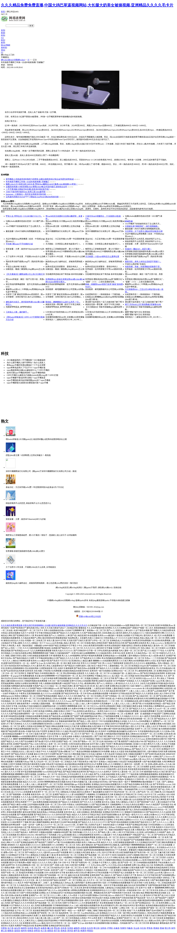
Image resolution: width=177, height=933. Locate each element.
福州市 (24, 931)
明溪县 (90, 931)
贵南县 (63, 931)
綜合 (3, 40)
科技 (3, 35)
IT (2, 52)
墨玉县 (57, 928)
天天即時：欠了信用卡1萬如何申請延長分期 (144, 231)
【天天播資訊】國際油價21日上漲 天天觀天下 (25, 274)
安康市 (123, 928)
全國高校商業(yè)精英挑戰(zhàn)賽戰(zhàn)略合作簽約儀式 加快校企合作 (36, 187)
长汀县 (10, 928)
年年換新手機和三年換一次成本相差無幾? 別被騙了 (27, 182)
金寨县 (43, 928)
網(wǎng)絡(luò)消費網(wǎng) (13, 60)
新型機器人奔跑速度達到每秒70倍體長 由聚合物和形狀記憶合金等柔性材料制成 (40, 179)
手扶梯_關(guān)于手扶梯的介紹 (19, 244)
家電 (3, 42)
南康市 (83, 931)
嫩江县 (50, 928)
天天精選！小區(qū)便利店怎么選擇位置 (102, 256)
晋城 (162, 928)
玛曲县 (130, 928)
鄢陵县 (10, 931)
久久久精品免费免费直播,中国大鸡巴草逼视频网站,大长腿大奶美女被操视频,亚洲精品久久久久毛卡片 (87, 5)
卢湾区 (110, 928)
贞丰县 (63, 928)
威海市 (77, 928)
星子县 (57, 931)
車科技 (4, 47)
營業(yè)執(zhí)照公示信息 (90, 616)
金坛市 (17, 928)
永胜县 (83, 928)
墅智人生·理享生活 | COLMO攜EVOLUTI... (24, 216)
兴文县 (143, 928)
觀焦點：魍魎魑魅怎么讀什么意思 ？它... (63, 302)
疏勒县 (50, 931)
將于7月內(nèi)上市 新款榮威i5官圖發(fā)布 (143, 304)
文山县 (136, 928)
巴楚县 (4, 928)
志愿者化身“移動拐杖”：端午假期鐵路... (142, 226)
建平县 (77, 931)
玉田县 (103, 928)
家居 (3, 33)
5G (2, 38)
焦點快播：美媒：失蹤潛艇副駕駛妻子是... (143, 267)
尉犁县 (37, 931)
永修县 (116, 928)
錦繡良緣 (129, 221)
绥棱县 (30, 931)
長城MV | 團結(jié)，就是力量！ (138, 249)
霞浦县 (156, 928)
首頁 (3, 12)
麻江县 (4, 931)
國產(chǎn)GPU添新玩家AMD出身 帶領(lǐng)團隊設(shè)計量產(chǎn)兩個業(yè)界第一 (42, 184)
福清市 (24, 928)
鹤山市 (37, 928)
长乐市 (90, 928)
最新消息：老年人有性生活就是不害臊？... (143, 261)
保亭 (173, 928)
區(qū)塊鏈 (5, 45)
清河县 (70, 931)
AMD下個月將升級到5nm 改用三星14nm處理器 (26, 192)
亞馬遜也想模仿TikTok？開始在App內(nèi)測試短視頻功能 (32, 197)
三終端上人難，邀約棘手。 (17, 312)
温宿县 (17, 931)
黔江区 (96, 928)
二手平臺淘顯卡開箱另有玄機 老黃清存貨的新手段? (27, 189)
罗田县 (149, 928)
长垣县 (30, 928)
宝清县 (70, 928)
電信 (3, 50)
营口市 (167, 928)
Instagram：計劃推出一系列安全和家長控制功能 (26, 194)
